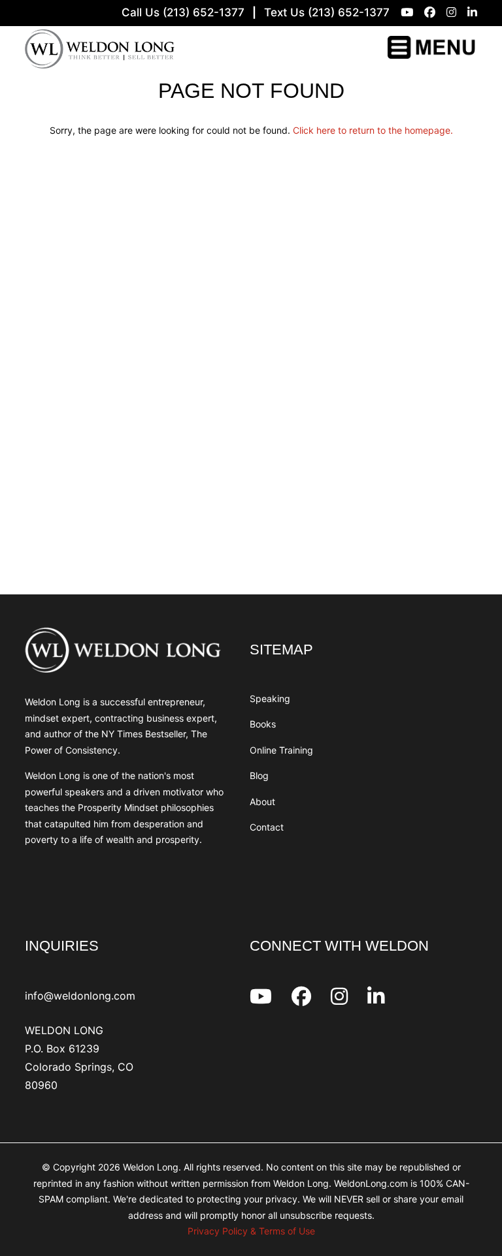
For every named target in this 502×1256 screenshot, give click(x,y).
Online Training (281, 750)
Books (263, 723)
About (262, 801)
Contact (267, 827)
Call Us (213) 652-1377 (183, 12)
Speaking (270, 698)
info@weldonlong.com (80, 995)
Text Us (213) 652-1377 (327, 12)
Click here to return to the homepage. (373, 130)
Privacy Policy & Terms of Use (251, 1230)
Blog (259, 775)
